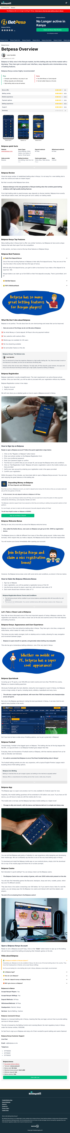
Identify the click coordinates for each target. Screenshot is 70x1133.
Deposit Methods (6, 1102)
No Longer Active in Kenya (11, 1064)
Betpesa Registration (15, 40)
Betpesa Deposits (26, 40)
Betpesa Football (58, 40)
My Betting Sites (5, 7)
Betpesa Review (4, 40)
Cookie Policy (5, 1110)
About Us (4, 1104)
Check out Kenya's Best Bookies (52, 30)
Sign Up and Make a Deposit (18, 515)
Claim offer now (35, 1077)
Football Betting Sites (7, 1100)
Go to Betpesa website (52, 33)
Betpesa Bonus (36, 40)
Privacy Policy (5, 1108)
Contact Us (5, 1106)
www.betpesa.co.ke (6, 151)
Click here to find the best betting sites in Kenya (49, 11)
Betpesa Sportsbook (47, 40)
